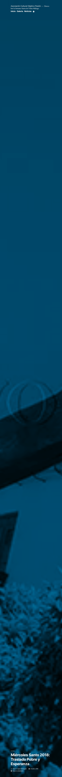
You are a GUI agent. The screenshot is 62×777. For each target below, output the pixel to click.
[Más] (34, 11)
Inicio (13, 11)
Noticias (28, 11)
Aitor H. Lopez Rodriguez (20, 769)
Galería (20, 11)
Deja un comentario (18, 771)
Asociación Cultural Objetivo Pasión (26, 6)
